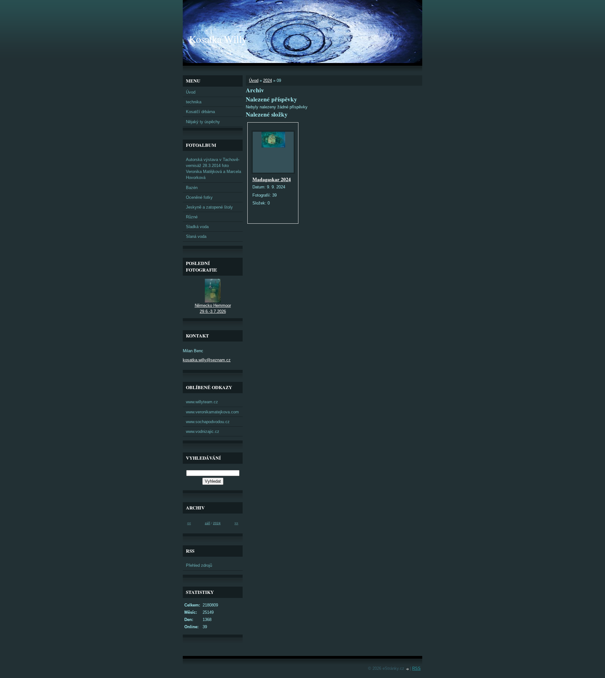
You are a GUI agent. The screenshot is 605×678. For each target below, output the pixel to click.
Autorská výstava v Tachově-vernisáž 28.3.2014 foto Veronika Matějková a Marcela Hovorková (213, 168)
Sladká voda (197, 226)
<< (189, 523)
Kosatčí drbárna (200, 111)
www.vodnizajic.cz (202, 431)
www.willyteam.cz (202, 401)
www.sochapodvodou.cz (208, 421)
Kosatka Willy (218, 39)
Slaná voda (196, 236)
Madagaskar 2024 (271, 179)
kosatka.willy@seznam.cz (207, 360)
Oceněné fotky (199, 197)
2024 (267, 80)
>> (236, 523)
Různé (192, 217)
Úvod (253, 80)
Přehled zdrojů (199, 565)
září (207, 523)
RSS (416, 668)
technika (193, 102)
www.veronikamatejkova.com (212, 412)
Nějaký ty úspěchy (203, 121)
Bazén (192, 187)
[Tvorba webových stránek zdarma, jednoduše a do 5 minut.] (408, 669)
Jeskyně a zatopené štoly (209, 207)
